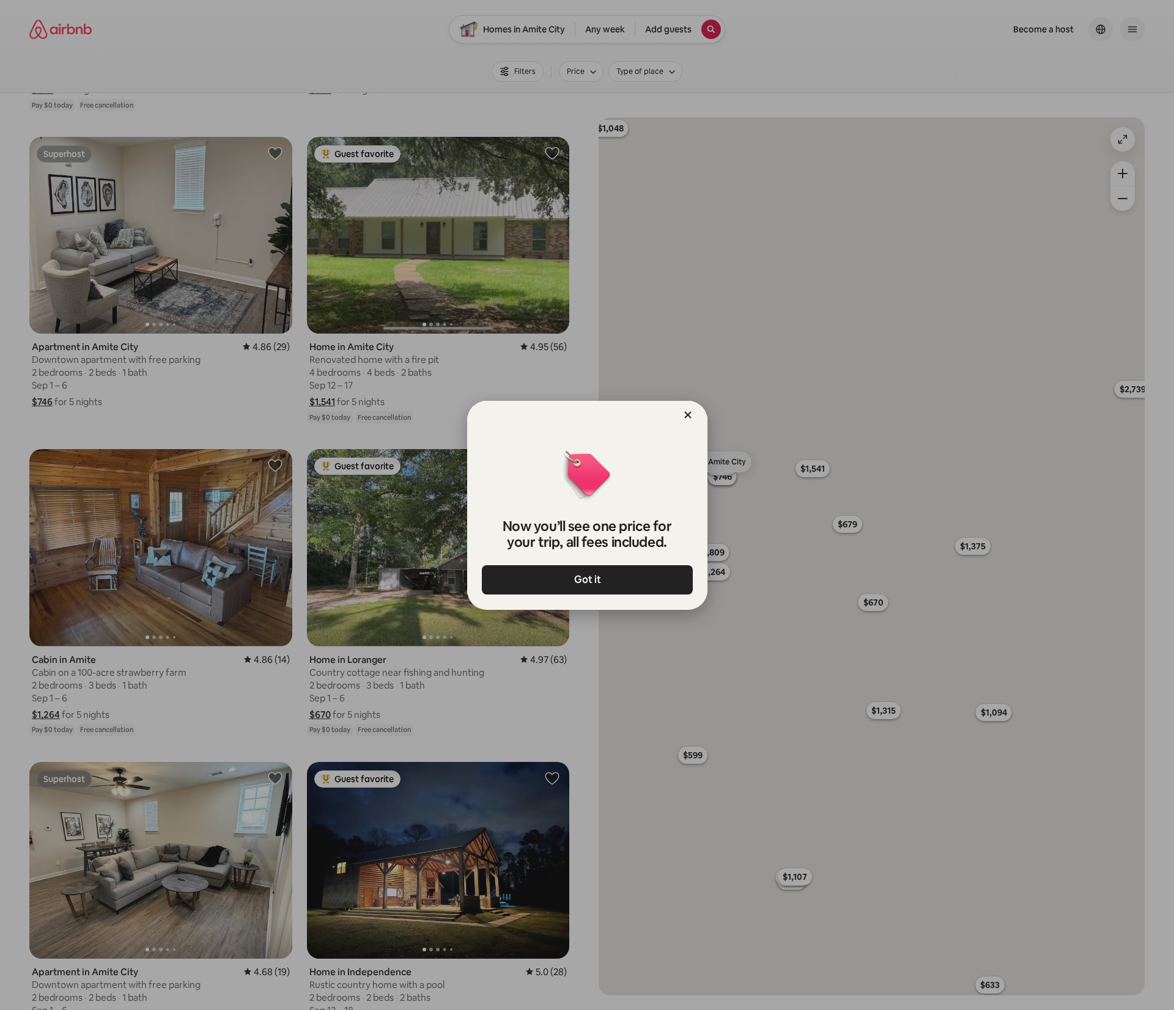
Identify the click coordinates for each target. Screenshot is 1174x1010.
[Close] (688, 415)
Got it (587, 579)
